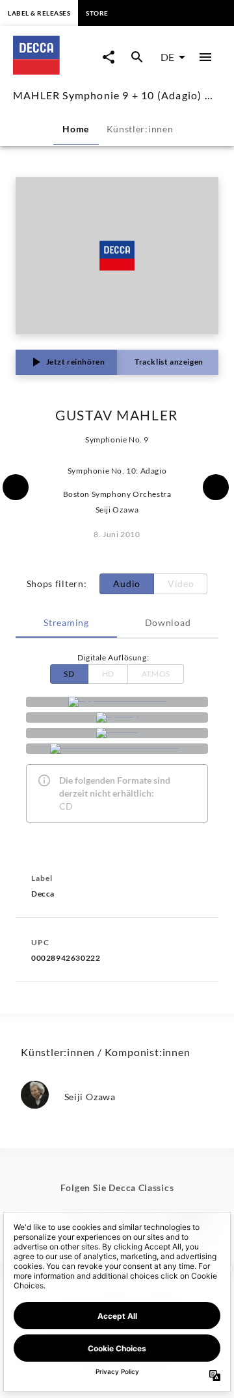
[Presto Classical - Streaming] (117, 748)
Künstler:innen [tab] (140, 128)
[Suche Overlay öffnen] (137, 57)
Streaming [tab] (66, 622)
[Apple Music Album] (117, 702)
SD (69, 674)
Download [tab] (168, 622)
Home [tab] (75, 128)
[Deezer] (117, 733)
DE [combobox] (167, 57)
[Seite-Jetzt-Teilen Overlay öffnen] (109, 57)
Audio (126, 583)
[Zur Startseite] (54, 70)
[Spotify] (117, 717)
